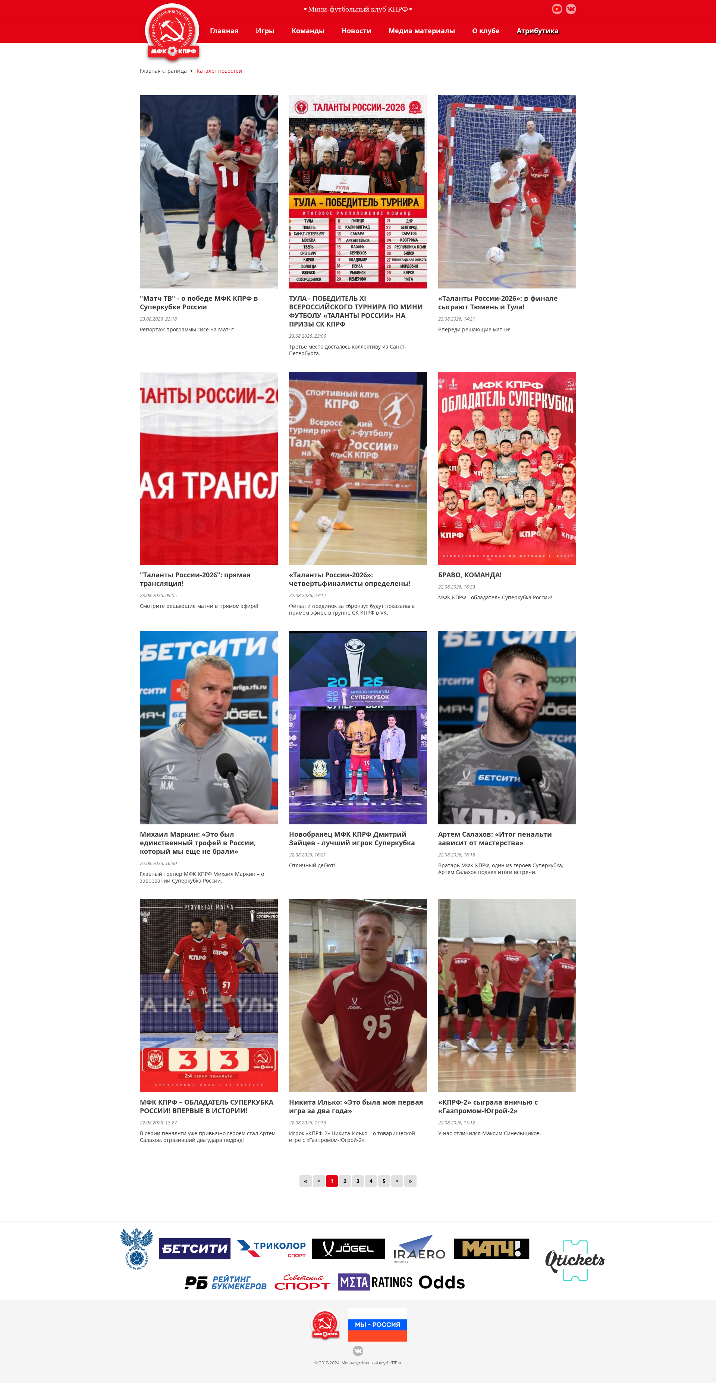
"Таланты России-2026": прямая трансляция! (195, 579)
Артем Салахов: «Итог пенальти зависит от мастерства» (495, 838)
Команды (308, 30)
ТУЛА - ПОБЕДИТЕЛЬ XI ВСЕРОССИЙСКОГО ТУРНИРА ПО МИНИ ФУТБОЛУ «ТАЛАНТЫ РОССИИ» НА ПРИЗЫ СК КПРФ (356, 311)
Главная (224, 30)
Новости (356, 30)
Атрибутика (538, 30)
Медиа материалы (422, 30)
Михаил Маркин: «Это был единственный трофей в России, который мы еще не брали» (198, 843)
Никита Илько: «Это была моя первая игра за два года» (356, 1106)
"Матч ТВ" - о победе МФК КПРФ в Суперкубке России (199, 302)
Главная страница (163, 70)
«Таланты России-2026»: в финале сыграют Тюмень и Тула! (498, 302)
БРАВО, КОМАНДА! (470, 575)
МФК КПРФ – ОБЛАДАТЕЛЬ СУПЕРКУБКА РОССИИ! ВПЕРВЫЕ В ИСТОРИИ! (206, 1106)
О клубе (486, 30)
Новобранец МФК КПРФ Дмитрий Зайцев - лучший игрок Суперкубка (352, 838)
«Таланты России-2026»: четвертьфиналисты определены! (350, 579)
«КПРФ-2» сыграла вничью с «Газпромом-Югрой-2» (488, 1106)
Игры (265, 30)
